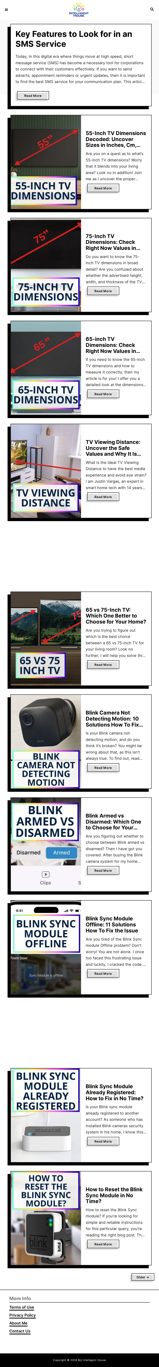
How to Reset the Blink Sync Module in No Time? (114, 1195)
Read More (36, 97)
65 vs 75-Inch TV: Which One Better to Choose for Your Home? (116, 616)
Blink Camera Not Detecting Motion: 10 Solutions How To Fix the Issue (112, 721)
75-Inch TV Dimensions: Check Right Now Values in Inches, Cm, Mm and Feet (111, 248)
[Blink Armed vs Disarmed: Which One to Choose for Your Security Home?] (46, 844)
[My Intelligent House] (79, 9)
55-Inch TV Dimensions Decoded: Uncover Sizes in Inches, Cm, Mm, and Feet (116, 142)
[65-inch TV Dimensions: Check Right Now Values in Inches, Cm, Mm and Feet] (46, 368)
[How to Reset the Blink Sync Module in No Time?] (46, 1218)
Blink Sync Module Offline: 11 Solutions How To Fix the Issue (112, 924)
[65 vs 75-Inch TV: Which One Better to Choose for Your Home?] (46, 639)
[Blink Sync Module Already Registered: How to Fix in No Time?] (46, 1115)
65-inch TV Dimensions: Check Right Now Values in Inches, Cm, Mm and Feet (111, 351)
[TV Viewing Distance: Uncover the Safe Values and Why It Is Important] (46, 471)
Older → (143, 1277)
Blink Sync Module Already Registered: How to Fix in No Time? (114, 1092)
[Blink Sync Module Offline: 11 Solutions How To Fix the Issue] (46, 947)
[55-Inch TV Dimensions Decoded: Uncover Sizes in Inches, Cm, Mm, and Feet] (46, 162)
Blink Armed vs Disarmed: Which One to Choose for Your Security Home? (113, 825)
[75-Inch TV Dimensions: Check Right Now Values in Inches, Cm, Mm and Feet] (46, 265)
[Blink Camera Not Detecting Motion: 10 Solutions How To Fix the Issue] (46, 741)
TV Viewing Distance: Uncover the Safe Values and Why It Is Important (113, 451)
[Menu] (6, 9)
